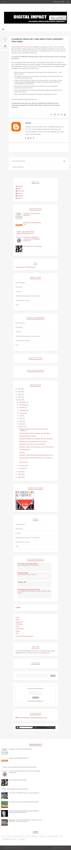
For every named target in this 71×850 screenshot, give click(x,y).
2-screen (18, 291)
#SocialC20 (19, 287)
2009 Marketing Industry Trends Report (28, 296)
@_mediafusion (20, 282)
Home (3, 1)
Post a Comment (18, 167)
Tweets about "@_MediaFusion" (26, 267)
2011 (17, 305)
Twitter (19, 188)
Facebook (19, 186)
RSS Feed (20, 191)
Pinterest (19, 198)
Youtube (19, 193)
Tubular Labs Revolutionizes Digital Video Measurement (25, 232)
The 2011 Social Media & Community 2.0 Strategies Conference (31, 238)
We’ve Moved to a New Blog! (32, 246)
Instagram (20, 195)
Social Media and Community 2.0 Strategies (25, 47)
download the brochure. (29, 53)
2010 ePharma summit (22, 300)
